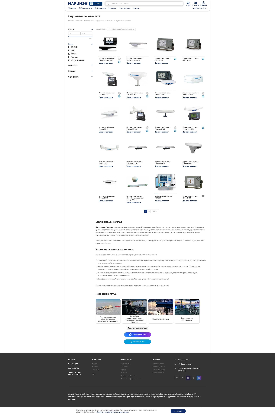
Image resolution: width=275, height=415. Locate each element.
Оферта (123, 370)
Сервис (73, 8)
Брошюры (124, 367)
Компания (96, 359)
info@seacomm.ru (184, 364)
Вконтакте (177, 378)
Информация (126, 359)
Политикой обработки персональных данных (113, 412)
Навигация (73, 364)
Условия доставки (159, 367)
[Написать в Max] (137, 334)
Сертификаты (125, 364)
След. (155, 211)
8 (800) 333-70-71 (200, 8)
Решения (136, 8)
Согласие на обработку (128, 376)
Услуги (94, 374)
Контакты (95, 367)
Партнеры (95, 370)
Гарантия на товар (159, 370)
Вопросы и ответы (159, 373)
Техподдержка (86, 8)
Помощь (156, 359)
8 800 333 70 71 (184, 360)
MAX (199, 378)
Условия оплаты (158, 364)
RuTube (188, 378)
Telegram (182, 378)
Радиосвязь (73, 368)
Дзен (193, 378)
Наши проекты (125, 8)
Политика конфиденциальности (131, 379)
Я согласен (178, 411)
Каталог (97, 3)
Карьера (95, 364)
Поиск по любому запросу (137, 328)
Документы (101, 8)
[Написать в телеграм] (137, 343)
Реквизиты (112, 8)
